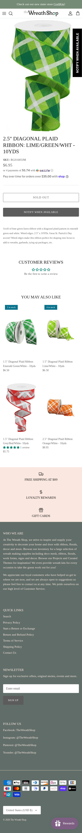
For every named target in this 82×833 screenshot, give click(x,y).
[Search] (12, 13)
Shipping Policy (12, 646)
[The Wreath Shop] (41, 13)
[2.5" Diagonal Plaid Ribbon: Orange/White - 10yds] (61, 407)
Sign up (13, 700)
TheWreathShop (25, 730)
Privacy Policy (11, 622)
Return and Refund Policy (18, 634)
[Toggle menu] (4, 13)
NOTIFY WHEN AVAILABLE (41, 212)
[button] (41, 170)
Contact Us (9, 652)
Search (7, 616)
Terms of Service (13, 640)
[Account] (69, 13)
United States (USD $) (19, 810)
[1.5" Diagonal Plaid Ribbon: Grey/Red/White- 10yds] (21, 407)
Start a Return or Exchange (19, 628)
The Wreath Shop (18, 819)
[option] (41, 75)
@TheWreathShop (25, 745)
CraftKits (59, 4)
